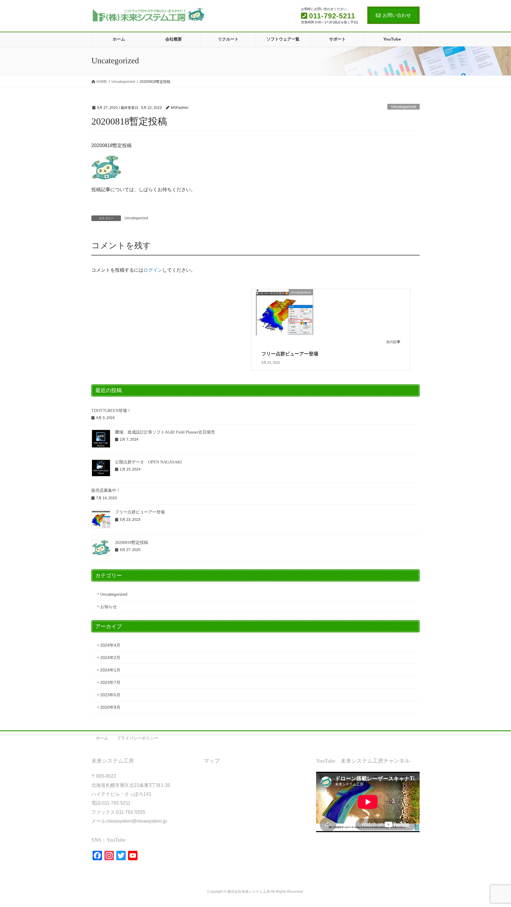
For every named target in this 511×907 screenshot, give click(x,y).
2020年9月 (110, 707)
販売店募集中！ (105, 490)
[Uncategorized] (284, 311)
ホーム (102, 738)
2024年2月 (110, 657)
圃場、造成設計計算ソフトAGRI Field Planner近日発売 (165, 432)
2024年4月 (110, 645)
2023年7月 (110, 682)
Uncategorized (403, 106)
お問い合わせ (397, 15)
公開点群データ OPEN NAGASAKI (148, 462)
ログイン (152, 270)
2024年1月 (110, 670)
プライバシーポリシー (137, 738)
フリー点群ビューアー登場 (289, 353)
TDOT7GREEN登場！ (111, 410)
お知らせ (108, 606)
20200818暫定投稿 (131, 542)
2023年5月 (110, 694)
